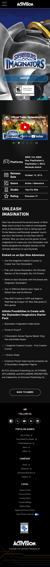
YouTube (24, 421)
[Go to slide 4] (31, 143)
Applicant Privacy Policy (25, 510)
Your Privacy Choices (25, 514)
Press (25, 465)
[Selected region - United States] (25, 409)
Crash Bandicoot (25, 443)
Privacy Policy (25, 494)
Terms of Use (25, 490)
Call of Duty (25, 435)
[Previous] (13, 143)
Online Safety (25, 506)
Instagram (37, 421)
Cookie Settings (25, 502)
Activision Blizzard (25, 473)
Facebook (11, 421)
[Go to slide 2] (23, 143)
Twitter (17, 421)
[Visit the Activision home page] (25, 4)
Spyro (25, 447)
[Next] (36, 143)
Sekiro (25, 451)
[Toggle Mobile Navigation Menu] (4, 4)
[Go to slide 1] (19, 143)
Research (25, 469)
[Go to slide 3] (27, 143)
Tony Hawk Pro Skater (25, 439)
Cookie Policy (25, 498)
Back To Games (25, 392)
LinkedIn (31, 421)
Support (25, 78)
